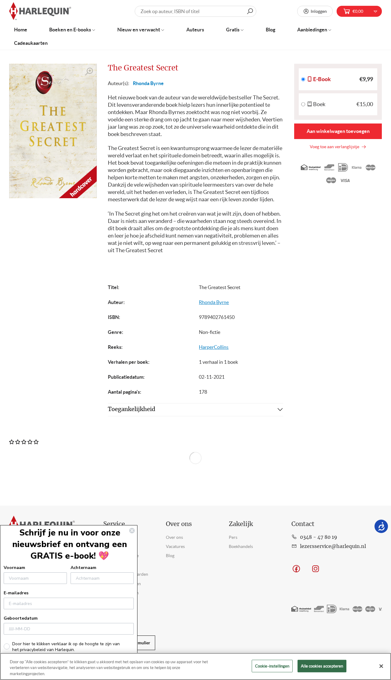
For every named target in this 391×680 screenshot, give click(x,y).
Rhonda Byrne (148, 83)
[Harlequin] (40, 11)
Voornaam (14, 568)
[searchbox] (196, 11)
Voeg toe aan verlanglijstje (335, 146)
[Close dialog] (132, 531)
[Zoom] (89, 71)
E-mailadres (16, 593)
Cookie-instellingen (272, 666)
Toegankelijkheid (131, 409)
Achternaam (83, 568)
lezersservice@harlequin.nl (333, 546)
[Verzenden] (249, 11)
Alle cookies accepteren (322, 666)
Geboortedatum (21, 618)
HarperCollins (213, 347)
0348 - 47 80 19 (318, 537)
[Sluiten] (381, 666)
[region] (195, 666)
